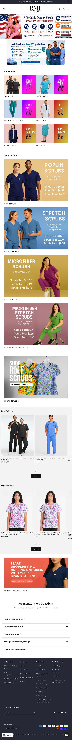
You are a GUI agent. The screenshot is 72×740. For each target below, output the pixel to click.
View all (36, 476)
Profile (22, 682)
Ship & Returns (40, 692)
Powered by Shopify (25, 734)
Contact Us (39, 666)
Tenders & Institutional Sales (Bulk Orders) (58, 681)
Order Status (24, 670)
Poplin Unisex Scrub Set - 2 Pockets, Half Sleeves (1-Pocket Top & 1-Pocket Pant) (17, 458)
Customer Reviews (41, 670)
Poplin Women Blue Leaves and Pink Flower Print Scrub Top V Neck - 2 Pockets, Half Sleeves (17, 533)
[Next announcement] (69, 2)
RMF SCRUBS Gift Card (26, 678)
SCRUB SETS (8, 96)
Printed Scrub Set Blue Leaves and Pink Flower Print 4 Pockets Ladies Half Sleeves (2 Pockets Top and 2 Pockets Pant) (51, 533)
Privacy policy (35, 734)
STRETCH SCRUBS (10, 252)
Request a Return (25, 674)
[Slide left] (32, 471)
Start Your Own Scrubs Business (15, 591)
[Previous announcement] (3, 2)
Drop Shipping (56, 676)
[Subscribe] (34, 712)
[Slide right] (40, 471)
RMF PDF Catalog (41, 696)
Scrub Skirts (40, 145)
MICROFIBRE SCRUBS (11, 300)
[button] (4, 9)
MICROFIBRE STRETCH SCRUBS (15, 348)
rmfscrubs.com (17, 734)
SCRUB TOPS (41, 96)
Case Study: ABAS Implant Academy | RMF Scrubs (43, 701)
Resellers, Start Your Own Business (58, 671)
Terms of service (64, 734)
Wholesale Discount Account (42, 675)
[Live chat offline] (66, 734)
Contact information (45, 734)
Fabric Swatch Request (42, 684)
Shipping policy (55, 734)
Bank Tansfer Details (42, 688)
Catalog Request (41, 680)
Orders (22, 666)
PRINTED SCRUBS (10, 401)
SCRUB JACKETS (10, 145)
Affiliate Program (57, 666)
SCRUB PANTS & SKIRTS (12, 121)
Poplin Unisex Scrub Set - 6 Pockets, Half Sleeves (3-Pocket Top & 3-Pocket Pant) (51, 458)
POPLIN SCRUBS (10, 204)
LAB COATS (40, 121)
